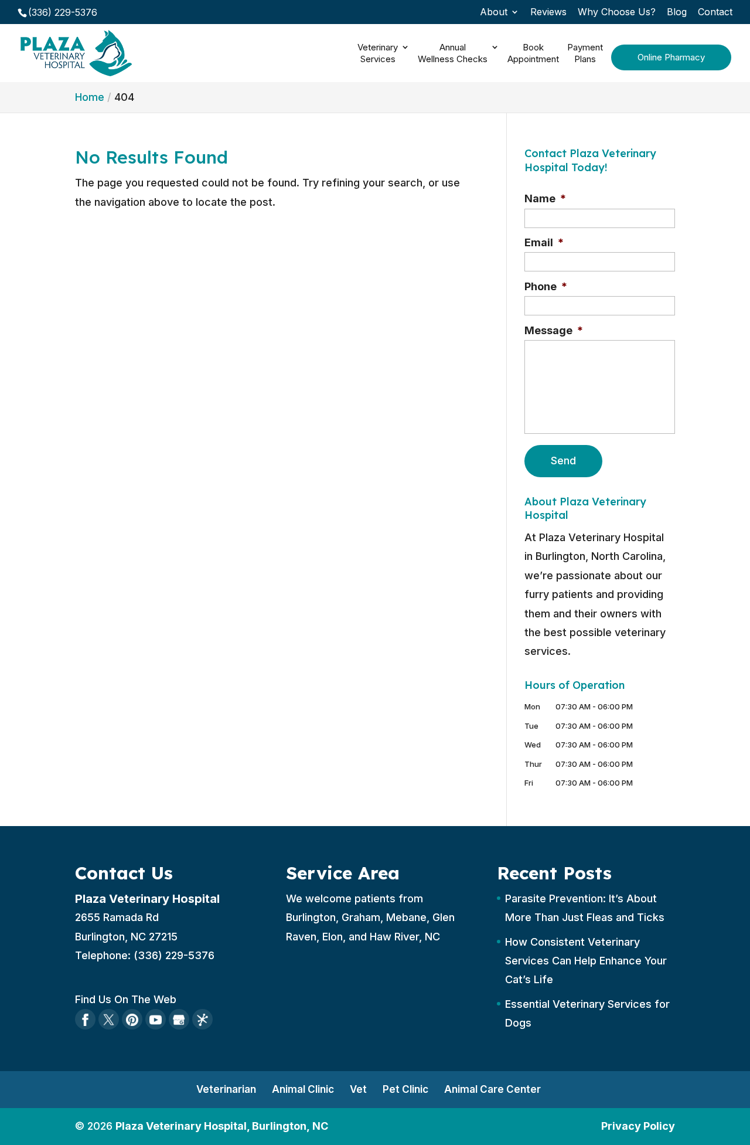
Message (553, 330)
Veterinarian (226, 1089)
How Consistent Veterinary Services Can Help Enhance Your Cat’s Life (586, 961)
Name (545, 198)
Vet (358, 1089)
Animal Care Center (492, 1089)
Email (544, 242)
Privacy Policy (638, 1126)
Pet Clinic (405, 1089)
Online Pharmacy (671, 57)
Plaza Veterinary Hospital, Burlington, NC (221, 1126)
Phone (545, 286)
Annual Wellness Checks (453, 53)
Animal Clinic (303, 1089)
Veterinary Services (377, 53)
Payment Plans (585, 53)
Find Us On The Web (125, 999)
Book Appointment (533, 53)
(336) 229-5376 (62, 12)
